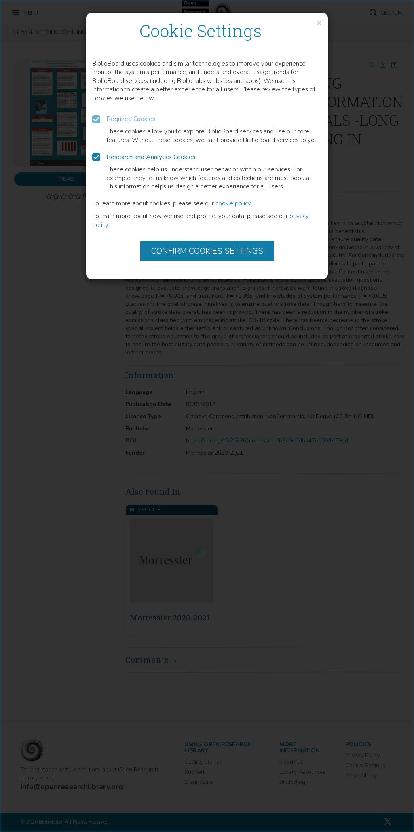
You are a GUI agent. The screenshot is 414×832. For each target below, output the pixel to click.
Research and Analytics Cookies (151, 156)
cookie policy (233, 203)
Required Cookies (131, 118)
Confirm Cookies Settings (207, 251)
